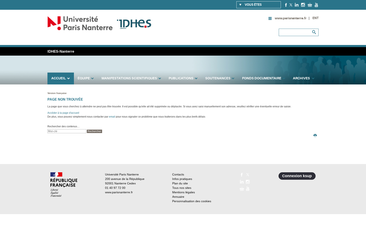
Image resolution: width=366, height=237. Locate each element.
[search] (66, 131)
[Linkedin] (296, 4)
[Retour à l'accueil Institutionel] (63, 184)
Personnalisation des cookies (191, 201)
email (112, 116)
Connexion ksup (297, 176)
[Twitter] (291, 4)
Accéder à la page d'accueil (63, 112)
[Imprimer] (315, 136)
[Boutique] (310, 4)
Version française (57, 93)
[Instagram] (303, 4)
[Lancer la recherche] (314, 32)
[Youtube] (316, 4)
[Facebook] (286, 4)
